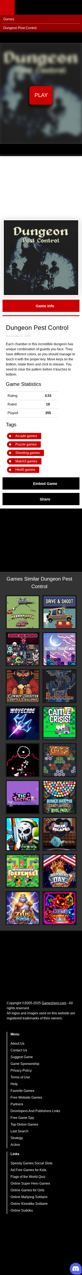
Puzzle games (26, 444)
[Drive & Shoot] (59, 612)
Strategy (17, 1138)
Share (45, 499)
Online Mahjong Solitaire (29, 1197)
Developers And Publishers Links (35, 1111)
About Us (17, 1043)
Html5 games (25, 469)
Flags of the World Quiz (28, 1176)
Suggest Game (22, 1057)
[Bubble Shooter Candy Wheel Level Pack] (59, 797)
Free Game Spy (22, 1117)
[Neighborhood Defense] (23, 871)
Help (14, 1084)
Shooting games (27, 453)
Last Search (19, 1131)
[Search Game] (75, 8)
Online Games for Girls (27, 1190)
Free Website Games (26, 1097)
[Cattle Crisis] (59, 723)
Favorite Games (22, 1090)
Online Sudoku (22, 1210)
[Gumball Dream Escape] (59, 834)
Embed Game (45, 483)
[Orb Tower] (59, 760)
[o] (23, 760)
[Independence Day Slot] (59, 871)
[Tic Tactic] (23, 797)
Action (15, 1144)
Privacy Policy (21, 1070)
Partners (17, 1104)
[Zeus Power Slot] (23, 908)
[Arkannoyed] (23, 612)
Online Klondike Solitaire (29, 1203)
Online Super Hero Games (30, 1183)
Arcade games (26, 436)
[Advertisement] (41, 187)
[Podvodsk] (59, 686)
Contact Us (19, 1050)
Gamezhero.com (54, 1003)
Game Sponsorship (25, 1064)
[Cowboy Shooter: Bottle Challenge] (23, 686)
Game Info (45, 306)
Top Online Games (24, 1124)
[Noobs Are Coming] (23, 649)
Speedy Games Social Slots (31, 1163)
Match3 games (26, 461)
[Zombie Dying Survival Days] (23, 834)
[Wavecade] (23, 723)
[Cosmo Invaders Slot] (59, 908)
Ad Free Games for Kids (28, 1170)
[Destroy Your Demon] (59, 649)
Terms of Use (20, 1077)
